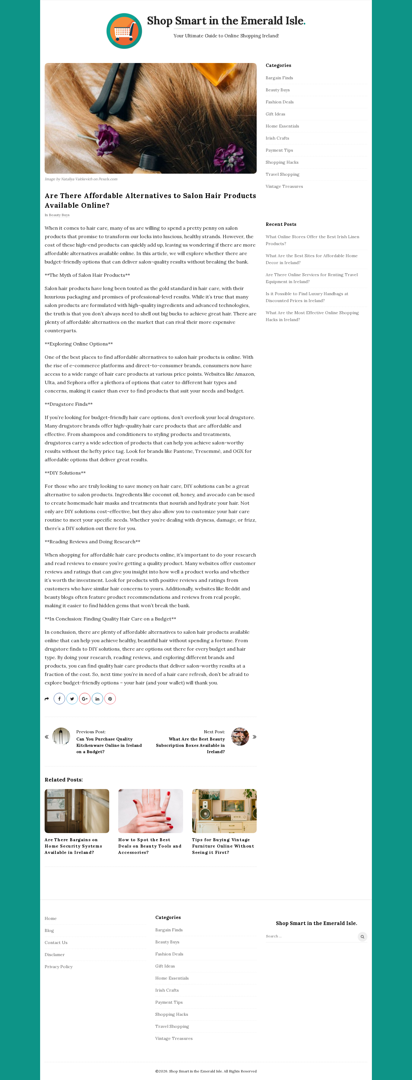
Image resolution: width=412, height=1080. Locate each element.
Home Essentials (282, 126)
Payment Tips (279, 150)
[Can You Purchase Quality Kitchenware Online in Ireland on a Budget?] (61, 737)
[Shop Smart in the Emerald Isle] (124, 31)
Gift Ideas (275, 114)
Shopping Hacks (282, 162)
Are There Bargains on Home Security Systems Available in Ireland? (73, 846)
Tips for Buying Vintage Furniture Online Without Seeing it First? (223, 846)
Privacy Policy (58, 966)
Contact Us (56, 942)
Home (51, 918)
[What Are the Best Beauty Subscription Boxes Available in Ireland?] (240, 737)
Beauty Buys (59, 215)
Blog (49, 930)
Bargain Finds (279, 78)
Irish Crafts (277, 138)
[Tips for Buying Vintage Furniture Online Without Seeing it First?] (224, 811)
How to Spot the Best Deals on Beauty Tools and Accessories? (149, 846)
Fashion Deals (280, 102)
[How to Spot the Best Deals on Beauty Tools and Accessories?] (150, 811)
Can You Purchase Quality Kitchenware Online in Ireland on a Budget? (109, 745)
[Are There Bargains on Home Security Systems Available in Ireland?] (77, 811)
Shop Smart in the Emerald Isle (225, 20)
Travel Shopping (282, 174)
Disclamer (55, 954)
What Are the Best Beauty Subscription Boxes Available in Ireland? (190, 745)
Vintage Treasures (284, 186)
